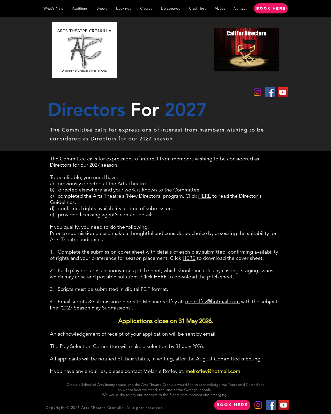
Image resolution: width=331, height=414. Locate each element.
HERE (204, 196)
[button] (101, 8)
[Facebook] (270, 92)
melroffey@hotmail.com (212, 301)
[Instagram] (257, 92)
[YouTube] (283, 92)
